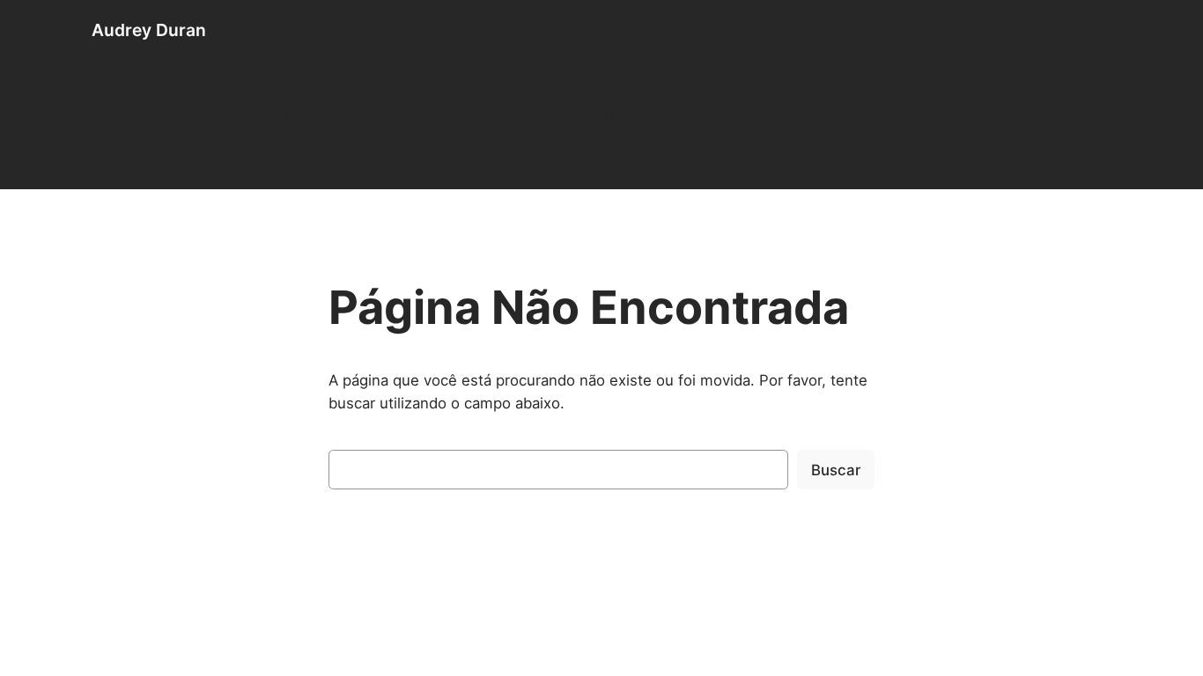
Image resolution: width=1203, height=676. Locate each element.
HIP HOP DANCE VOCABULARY (939, 72)
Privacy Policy (389, 160)
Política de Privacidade (236, 160)
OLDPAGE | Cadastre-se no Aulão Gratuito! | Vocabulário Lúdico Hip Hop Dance (488, 116)
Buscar (835, 470)
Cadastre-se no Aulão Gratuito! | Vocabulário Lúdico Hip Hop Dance (571, 72)
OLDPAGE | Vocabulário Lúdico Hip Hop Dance (949, 116)
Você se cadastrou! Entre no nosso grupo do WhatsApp (918, 160)
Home (1090, 72)
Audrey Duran (149, 29)
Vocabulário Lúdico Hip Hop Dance (582, 160)
